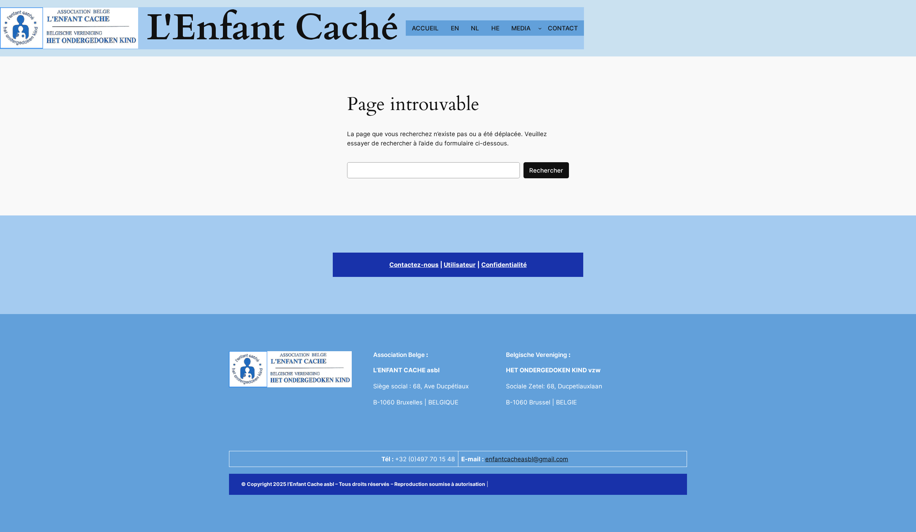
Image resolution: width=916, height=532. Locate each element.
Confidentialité (504, 264)
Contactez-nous (414, 264)
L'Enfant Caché (273, 28)
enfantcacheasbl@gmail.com (526, 459)
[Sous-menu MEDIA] (540, 28)
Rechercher (546, 170)
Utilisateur (460, 264)
